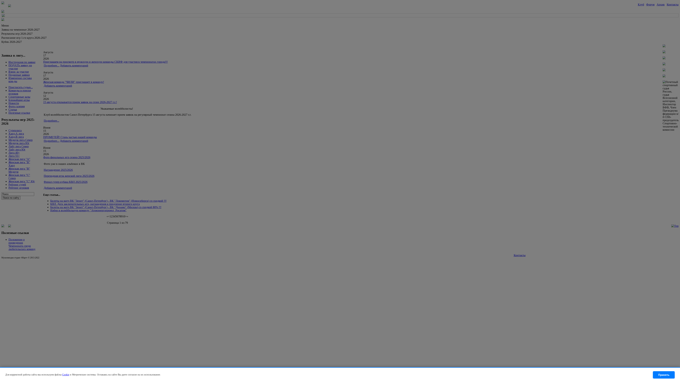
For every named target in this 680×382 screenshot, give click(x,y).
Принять (663, 374)
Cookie (65, 374)
